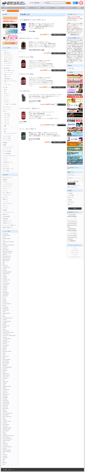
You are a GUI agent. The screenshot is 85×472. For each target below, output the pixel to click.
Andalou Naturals (7, 238)
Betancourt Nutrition (7, 253)
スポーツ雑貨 (6, 170)
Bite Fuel (5, 254)
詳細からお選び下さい (58, 34)
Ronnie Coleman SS (7, 413)
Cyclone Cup (6, 284)
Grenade (5, 319)
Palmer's (5, 388)
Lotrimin (4, 348)
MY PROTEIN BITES (7, 367)
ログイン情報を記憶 (73, 181)
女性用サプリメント (7, 223)
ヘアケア (5, 160)
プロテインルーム (75, 252)
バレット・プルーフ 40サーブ (27, 129)
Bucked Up (5, 265)
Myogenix (5, 369)
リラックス (5, 201)
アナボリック (6, 181)
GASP (4, 311)
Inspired (4, 327)
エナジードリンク (7, 149)
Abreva (4, 237)
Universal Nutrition (7, 451)
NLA (4, 380)
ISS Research (6, 330)
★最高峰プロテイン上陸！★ (10, 28)
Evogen (4, 300)
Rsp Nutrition (6, 415)
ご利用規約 (70, 193)
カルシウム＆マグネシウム (10, 133)
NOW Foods (5, 381)
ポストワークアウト (7, 186)
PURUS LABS (6, 402)
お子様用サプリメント (8, 162)
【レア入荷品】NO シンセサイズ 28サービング (32, 20)
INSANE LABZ (6, 326)
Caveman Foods (6, 267)
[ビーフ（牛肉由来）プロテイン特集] (75, 131)
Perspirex (5, 391)
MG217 (4, 353)
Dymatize (5, 291)
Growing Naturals (7, 321)
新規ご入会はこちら (71, 187)
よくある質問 (37, 7)
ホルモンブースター (7, 203)
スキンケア (5, 197)
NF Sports (5, 378)
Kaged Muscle (6, 341)
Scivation (5, 423)
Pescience (5, 392)
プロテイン (5, 50)
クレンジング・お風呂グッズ (9, 225)
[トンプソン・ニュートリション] (75, 145)
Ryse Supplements (7, 416)
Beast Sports (5, 249)
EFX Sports (5, 295)
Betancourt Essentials (8, 251)
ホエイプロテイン (8, 54)
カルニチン (6, 100)
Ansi (4, 240)
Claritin (4, 275)
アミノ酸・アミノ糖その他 (10, 104)
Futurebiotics (6, 308)
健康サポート (6, 214)
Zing (4, 464)
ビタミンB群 (7, 115)
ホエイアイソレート (8, 57)
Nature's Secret (6, 375)
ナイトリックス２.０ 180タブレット (29, 108)
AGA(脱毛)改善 (6, 216)
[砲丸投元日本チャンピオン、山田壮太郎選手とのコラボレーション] (75, 87)
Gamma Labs (6, 310)
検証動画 (79, 7)
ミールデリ (74, 254)
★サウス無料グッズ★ (9, 70)
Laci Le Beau (6, 345)
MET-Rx (4, 349)
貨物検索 (27, 7)
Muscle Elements (6, 359)
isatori (4, 329)
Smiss (4, 432)
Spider (4, 442)
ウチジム (75, 248)
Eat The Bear (6, 294)
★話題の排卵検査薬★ (10, 40)
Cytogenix (5, 286)
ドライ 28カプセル (24, 91)
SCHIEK (4, 419)
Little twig (5, 346)
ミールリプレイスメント (8, 212)
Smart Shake (6, 430)
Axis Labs (5, 248)
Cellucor (5, 268)
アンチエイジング (7, 194)
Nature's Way (6, 376)
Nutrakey (5, 383)
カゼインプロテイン (8, 59)
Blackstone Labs (6, 259)
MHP (4, 354)
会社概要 (70, 199)
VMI (3, 459)
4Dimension (5, 233)
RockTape (5, 411)
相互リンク (70, 204)
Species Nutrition (6, 440)
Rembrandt (5, 407)
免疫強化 (5, 210)
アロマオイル (6, 166)
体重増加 (5, 179)
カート (75, 208)
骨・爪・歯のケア (7, 192)
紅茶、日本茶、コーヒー (8, 168)
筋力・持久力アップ (7, 177)
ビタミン (5, 111)
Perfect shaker (6, 389)
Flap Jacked (5, 307)
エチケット (5, 205)
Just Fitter (5, 340)
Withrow (4, 462)
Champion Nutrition (7, 272)
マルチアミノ (7, 102)
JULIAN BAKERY (7, 338)
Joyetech (5, 337)
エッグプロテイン (8, 63)
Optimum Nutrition (7, 386)
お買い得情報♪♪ (6, 68)
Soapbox (5, 434)
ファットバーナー (7, 109)
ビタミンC (6, 117)
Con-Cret (5, 278)
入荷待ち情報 (71, 68)
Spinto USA (5, 443)
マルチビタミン (7, 113)
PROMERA (5, 397)
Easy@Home (6, 292)
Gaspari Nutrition (6, 313)
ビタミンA (6, 119)
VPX (4, 461)
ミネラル (5, 129)
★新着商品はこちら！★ (10, 34)
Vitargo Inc (5, 457)
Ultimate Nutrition (7, 449)
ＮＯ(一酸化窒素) (7, 153)
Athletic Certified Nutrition (8, 245)
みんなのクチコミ (68, 7)
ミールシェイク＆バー (8, 147)
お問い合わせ (58, 7)
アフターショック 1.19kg (26, 57)
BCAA (5, 89)
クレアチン (6, 95)
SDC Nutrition (6, 424)
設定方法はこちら (75, 34)
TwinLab (5, 448)
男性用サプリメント (7, 221)
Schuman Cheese (7, 421)
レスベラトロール (7, 140)
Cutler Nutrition (6, 283)
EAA (5, 91)
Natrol (4, 372)
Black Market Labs (7, 256)
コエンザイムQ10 (7, 136)
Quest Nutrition (6, 403)
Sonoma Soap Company (8, 435)
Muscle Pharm (6, 362)
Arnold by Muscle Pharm (8, 241)
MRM (4, 357)
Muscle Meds (6, 361)
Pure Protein (5, 400)
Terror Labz (5, 445)
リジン (5, 98)
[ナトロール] (75, 141)
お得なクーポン (7, 76)
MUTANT (5, 365)
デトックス (5, 207)
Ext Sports (5, 302)
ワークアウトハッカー (75, 256)
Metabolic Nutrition (7, 351)
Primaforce (5, 395)
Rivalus (4, 410)
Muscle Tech (5, 364)
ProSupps (5, 399)
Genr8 (4, 316)
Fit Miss (4, 305)
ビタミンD (6, 124)
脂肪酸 (4, 144)
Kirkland (4, 343)
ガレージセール (7, 84)
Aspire (4, 243)
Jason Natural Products (8, 332)
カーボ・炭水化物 (7, 151)
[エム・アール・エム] (75, 126)
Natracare (5, 370)
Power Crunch (6, 394)
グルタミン (6, 93)
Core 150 (5, 281)
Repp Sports (5, 408)
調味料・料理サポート (8, 227)
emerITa (4, 299)
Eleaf (4, 297)
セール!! (17, 7)
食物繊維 (5, 142)
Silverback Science (7, 427)
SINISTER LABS (6, 429)
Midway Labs (6, 356)
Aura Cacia (5, 246)
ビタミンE (6, 122)
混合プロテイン (7, 52)
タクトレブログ (74, 250)
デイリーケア (6, 164)
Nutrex (4, 384)
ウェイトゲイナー (7, 107)
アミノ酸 (5, 87)
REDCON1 (5, 405)
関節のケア (5, 199)
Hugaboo (5, 322)
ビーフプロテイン (8, 65)
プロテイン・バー (7, 188)
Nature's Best (6, 373)
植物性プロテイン (8, 61)
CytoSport (5, 287)
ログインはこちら (13, 10)
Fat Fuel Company (7, 303)
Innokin (4, 324)
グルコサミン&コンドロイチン (10, 155)
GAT (4, 314)
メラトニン (5, 157)
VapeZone (5, 456)
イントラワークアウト (8, 184)
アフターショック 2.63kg (26, 74)
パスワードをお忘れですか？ (73, 185)
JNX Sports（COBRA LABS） (9, 335)
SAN (4, 418)
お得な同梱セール (8, 78)
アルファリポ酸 (6, 138)
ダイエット (5, 190)
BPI (3, 262)
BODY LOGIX (6, 260)
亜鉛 (5, 131)
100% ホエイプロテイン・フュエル (29, 38)
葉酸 (5, 126)
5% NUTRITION (6, 235)
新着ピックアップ (8, 74)
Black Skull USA (6, 257)
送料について (47, 7)
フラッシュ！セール (8, 72)
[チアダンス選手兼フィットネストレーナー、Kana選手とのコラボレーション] (75, 92)
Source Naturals (6, 437)
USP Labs (5, 454)
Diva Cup (5, 289)
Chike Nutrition (6, 273)
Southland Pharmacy (7, 438)
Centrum (5, 270)
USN (4, 453)
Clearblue (5, 276)
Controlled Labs (6, 280)
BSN (4, 264)
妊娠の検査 (5, 218)
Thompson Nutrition (7, 446)
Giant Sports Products (8, 318)
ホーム (6, 7)
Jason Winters (6, 334)
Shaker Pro (5, 426)
